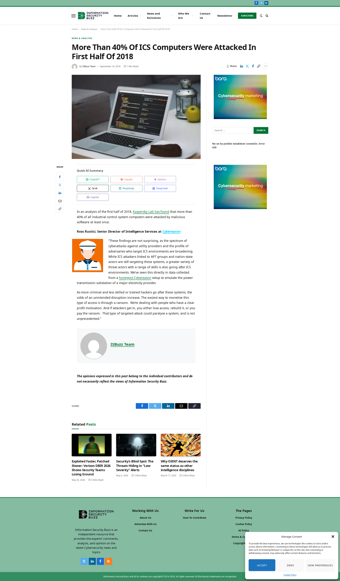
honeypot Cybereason (135, 278)
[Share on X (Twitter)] (247, 66)
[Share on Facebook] (253, 66)
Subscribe (247, 15)
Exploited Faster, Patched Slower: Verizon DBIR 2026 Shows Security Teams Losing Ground (91, 467)
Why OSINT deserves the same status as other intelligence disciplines (179, 465)
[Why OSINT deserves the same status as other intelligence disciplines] (181, 445)
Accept (262, 565)
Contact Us (205, 15)
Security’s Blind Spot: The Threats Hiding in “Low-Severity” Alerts (134, 465)
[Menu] (73, 15)
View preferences (320, 565)
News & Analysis (89, 29)
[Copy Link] (258, 66)
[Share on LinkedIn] (241, 66)
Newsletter (224, 15)
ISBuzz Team (89, 66)
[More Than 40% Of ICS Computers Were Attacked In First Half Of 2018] (136, 117)
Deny (290, 565)
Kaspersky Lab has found (151, 211)
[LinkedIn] (60, 193)
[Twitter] (60, 185)
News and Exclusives (154, 15)
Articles (133, 15)
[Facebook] (60, 177)
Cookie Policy (290, 574)
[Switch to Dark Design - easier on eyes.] (261, 15)
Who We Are (183, 15)
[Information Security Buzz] (93, 15)
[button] (333, 536)
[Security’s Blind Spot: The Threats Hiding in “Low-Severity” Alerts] (136, 445)
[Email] (60, 201)
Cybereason (171, 231)
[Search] (266, 16)
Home (118, 15)
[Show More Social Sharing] (265, 66)
